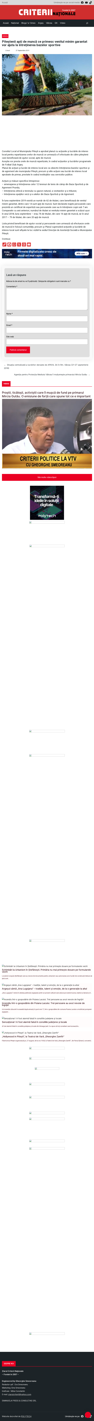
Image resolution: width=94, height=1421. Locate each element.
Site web (10, 337)
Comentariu (11, 286)
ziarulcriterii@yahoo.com (19, 1394)
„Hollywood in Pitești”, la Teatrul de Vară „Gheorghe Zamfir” (33, 1036)
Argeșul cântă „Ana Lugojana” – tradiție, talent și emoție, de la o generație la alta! (44, 988)
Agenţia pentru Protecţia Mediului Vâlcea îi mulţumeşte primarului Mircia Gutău (50, 374)
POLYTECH (26, 1416)
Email (9, 325)
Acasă (5, 2)
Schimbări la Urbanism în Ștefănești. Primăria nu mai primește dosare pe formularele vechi (46, 971)
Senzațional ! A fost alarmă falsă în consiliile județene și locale (34, 1022)
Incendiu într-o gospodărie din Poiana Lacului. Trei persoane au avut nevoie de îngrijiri (43, 1004)
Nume (9, 314)
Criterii (7, 50)
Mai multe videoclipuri (47, 477)
